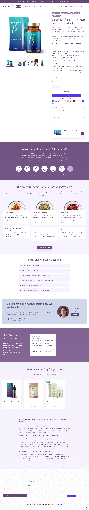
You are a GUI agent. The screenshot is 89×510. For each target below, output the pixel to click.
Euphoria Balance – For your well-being (55, 402)
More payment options (66, 98)
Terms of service (34, 506)
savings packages (51, 374)
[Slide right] (47, 62)
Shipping (60, 79)
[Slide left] (4, 62)
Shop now (19, 6)
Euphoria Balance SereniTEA (34, 403)
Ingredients (48, 481)
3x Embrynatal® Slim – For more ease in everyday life (70, 131)
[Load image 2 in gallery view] (18, 62)
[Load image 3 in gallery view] (26, 62)
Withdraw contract (70, 506)
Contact (47, 488)
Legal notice (62, 506)
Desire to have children (29, 477)
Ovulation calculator (50, 477)
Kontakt (75, 314)
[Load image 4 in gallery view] (34, 62)
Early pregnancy (28, 479)
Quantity (53, 84)
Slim (25, 486)
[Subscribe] (25, 495)
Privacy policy (27, 506)
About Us (48, 483)
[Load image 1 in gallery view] (10, 62)
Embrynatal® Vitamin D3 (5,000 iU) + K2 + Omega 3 (11, 402)
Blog (47, 486)
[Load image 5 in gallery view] (42, 62)
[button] (25, 6)
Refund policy (40, 506)
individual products (38, 374)
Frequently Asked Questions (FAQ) (53, 479)
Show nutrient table (44, 247)
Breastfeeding (28, 483)
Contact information (55, 506)
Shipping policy (47, 506)
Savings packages (28, 488)
